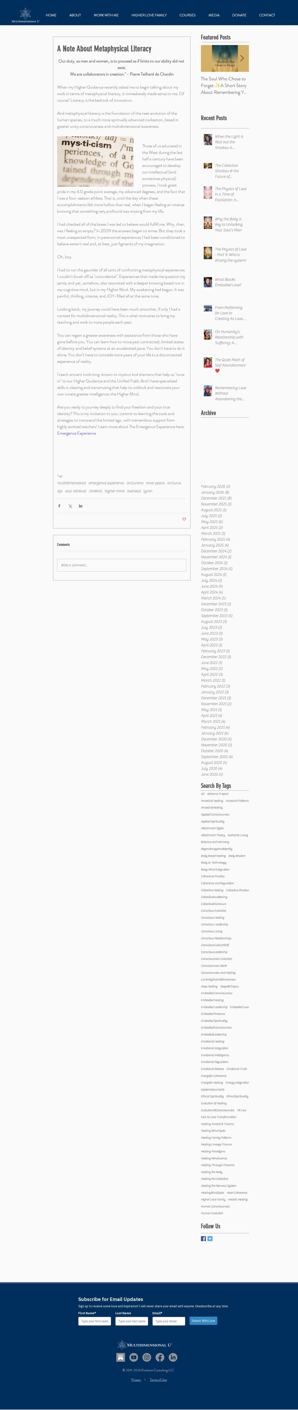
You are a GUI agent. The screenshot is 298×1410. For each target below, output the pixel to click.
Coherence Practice (212, 876)
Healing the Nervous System (218, 1186)
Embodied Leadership (214, 1007)
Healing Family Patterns (216, 1137)
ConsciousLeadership (214, 952)
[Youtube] (133, 1357)
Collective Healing (212, 890)
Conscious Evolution (213, 911)
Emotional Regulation (214, 1062)
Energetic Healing (212, 1082)
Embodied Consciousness (216, 993)
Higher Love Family (213, 1199)
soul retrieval (75, 491)
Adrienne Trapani (217, 794)
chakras (95, 491)
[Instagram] (146, 1357)
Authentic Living (238, 835)
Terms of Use (158, 1379)
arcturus (174, 483)
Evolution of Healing (213, 1103)
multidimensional (71, 483)
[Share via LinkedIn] (81, 506)
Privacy (136, 1379)
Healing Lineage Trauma (216, 1144)
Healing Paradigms (213, 1151)
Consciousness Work (214, 966)
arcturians (135, 483)
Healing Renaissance (214, 1158)
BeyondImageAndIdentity (216, 849)
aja (59, 491)
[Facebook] (160, 1357)
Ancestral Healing (212, 801)
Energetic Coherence (213, 1076)
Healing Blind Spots (213, 1131)
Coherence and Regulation (217, 883)
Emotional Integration (214, 1048)
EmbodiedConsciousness (216, 1027)
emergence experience (106, 483)
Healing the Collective (214, 1179)
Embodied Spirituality (214, 1021)
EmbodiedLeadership (214, 1034)
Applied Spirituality (212, 821)
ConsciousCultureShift (215, 945)
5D (202, 794)
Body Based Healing (213, 856)
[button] (106, 15)
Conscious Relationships (216, 938)
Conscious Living (211, 931)
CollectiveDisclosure (213, 904)
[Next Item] (242, 58)
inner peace (155, 483)
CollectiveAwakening (214, 897)
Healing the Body (211, 1172)
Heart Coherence (237, 1193)
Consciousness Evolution (216, 959)
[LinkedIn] (173, 1357)
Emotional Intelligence (215, 1055)
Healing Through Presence (217, 1165)
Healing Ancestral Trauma (217, 1124)
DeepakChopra (229, 986)
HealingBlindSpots (212, 1193)
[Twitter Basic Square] (209, 1238)
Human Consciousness (215, 1206)
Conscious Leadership (214, 924)
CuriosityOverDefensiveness (218, 979)
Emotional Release (212, 1069)
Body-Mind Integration (215, 869)
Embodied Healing (212, 1000)
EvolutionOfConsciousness (217, 1110)
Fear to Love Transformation (218, 1117)
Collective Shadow (237, 890)
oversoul (134, 491)
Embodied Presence (213, 1014)
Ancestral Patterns (237, 801)
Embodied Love (239, 1007)
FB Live (241, 1110)
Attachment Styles (212, 828)
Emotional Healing (212, 1041)
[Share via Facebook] (59, 506)
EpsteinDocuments (212, 1089)
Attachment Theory (213, 835)
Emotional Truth (236, 1069)
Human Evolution (212, 1213)
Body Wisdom (236, 856)
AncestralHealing (212, 807)
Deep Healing (209, 986)
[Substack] (120, 1357)
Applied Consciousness (215, 814)
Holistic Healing (238, 1199)
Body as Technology (213, 862)
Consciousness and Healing (218, 973)
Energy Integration (237, 1082)
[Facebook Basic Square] (203, 1238)
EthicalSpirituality (237, 1096)
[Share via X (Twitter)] (70, 506)
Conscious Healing (212, 917)
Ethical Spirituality (212, 1096)
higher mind (114, 491)
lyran (147, 491)
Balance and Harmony (215, 842)
